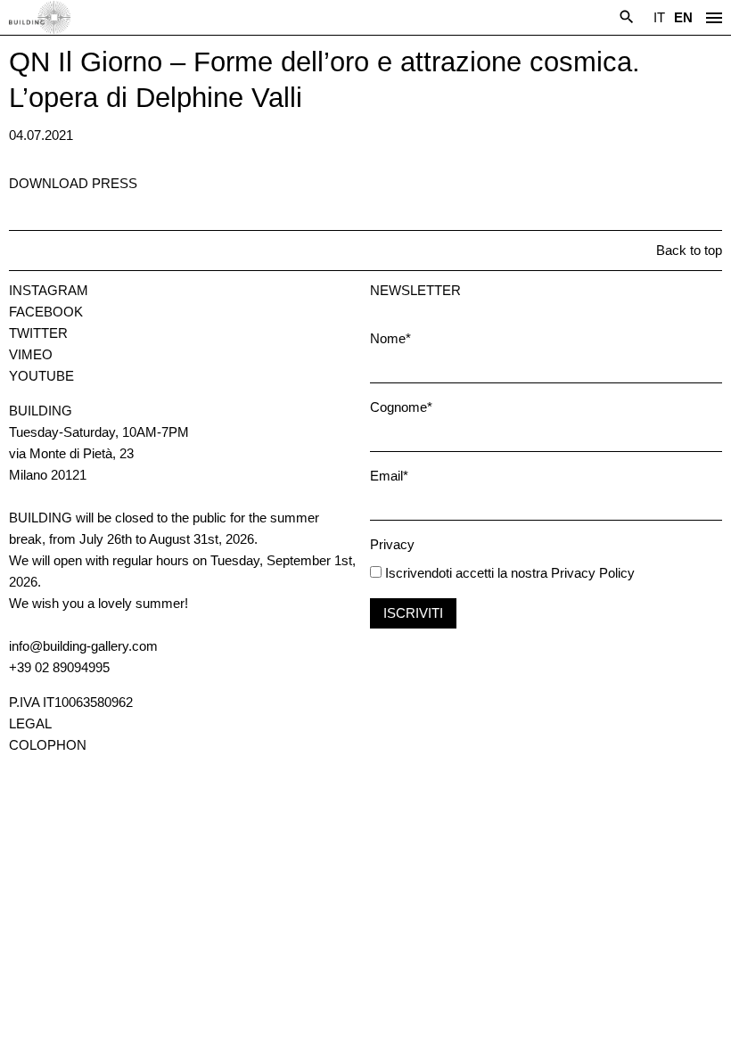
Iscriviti (413, 613)
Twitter (38, 333)
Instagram (48, 290)
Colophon (47, 744)
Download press (73, 183)
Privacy (392, 544)
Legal (30, 723)
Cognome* (401, 407)
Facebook (46, 311)
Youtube (41, 375)
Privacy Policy (593, 572)
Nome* (390, 338)
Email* (389, 475)
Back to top (689, 250)
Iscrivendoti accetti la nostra (464, 572)
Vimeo (31, 354)
